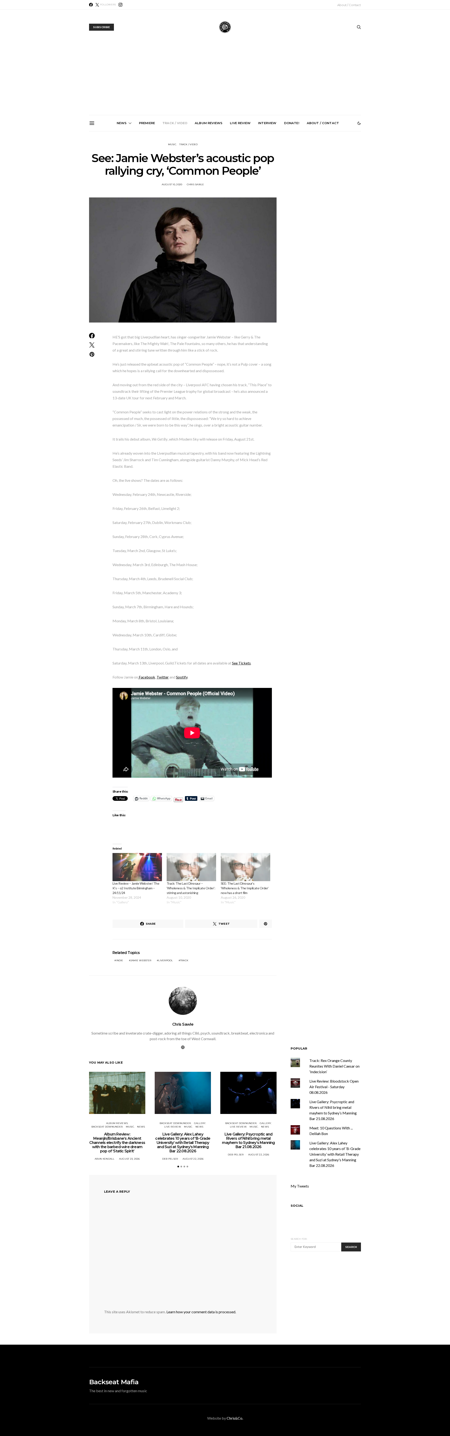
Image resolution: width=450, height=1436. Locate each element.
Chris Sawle (182, 1024)
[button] (359, 123)
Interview (267, 123)
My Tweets (300, 1186)
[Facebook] (91, 5)
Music (172, 144)
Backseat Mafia (114, 1382)
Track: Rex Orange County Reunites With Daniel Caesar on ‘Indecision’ (334, 1066)
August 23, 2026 (129, 1158)
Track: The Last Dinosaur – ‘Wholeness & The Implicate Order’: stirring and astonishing (191, 888)
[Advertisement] (225, 80)
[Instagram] (120, 5)
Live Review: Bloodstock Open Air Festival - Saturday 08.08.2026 (334, 1087)
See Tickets (241, 663)
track (184, 960)
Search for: (299, 1238)
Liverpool (165, 960)
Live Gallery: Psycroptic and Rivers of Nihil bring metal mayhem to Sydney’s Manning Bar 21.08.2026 (227, 186)
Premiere (147, 123)
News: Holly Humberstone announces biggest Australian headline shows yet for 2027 (280, 185)
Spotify (182, 677)
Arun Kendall (105, 1158)
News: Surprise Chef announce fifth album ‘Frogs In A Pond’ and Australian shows (332, 185)
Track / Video (174, 123)
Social (297, 1205)
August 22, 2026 (193, 1158)
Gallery (200, 1123)
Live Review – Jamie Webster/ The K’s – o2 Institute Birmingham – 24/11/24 (135, 888)
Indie (119, 960)
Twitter (163, 677)
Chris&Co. (235, 1418)
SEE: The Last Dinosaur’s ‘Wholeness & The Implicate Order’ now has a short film (245, 888)
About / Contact (349, 5)
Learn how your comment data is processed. (201, 1312)
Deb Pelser (170, 1158)
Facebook (146, 677)
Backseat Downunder (107, 1126)
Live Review (240, 123)
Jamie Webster (141, 960)
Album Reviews (208, 123)
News (122, 123)
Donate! (291, 123)
